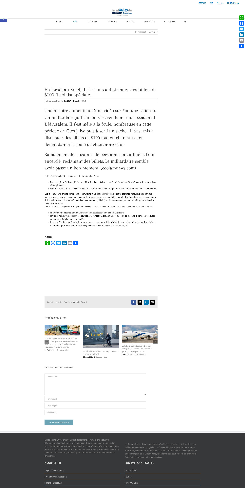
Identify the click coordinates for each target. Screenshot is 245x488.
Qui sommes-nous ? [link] (55, 474)
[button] (47, 343)
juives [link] (60, 203)
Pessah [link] (74, 215)
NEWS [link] (84, 101)
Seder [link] (113, 215)
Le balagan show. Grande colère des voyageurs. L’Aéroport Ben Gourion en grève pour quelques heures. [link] (98, 349)
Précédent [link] (141, 32)
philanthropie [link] (106, 193)
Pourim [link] (74, 222)
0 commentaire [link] (62, 357)
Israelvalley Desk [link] (53, 101)
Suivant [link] (152, 32)
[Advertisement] (101, 67)
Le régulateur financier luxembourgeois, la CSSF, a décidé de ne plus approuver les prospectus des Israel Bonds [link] (139, 355)
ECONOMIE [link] (131, 474)
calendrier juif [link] (121, 225)
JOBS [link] (128, 480)
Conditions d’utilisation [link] (56, 480)
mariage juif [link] (86, 212)
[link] (202, 3)
